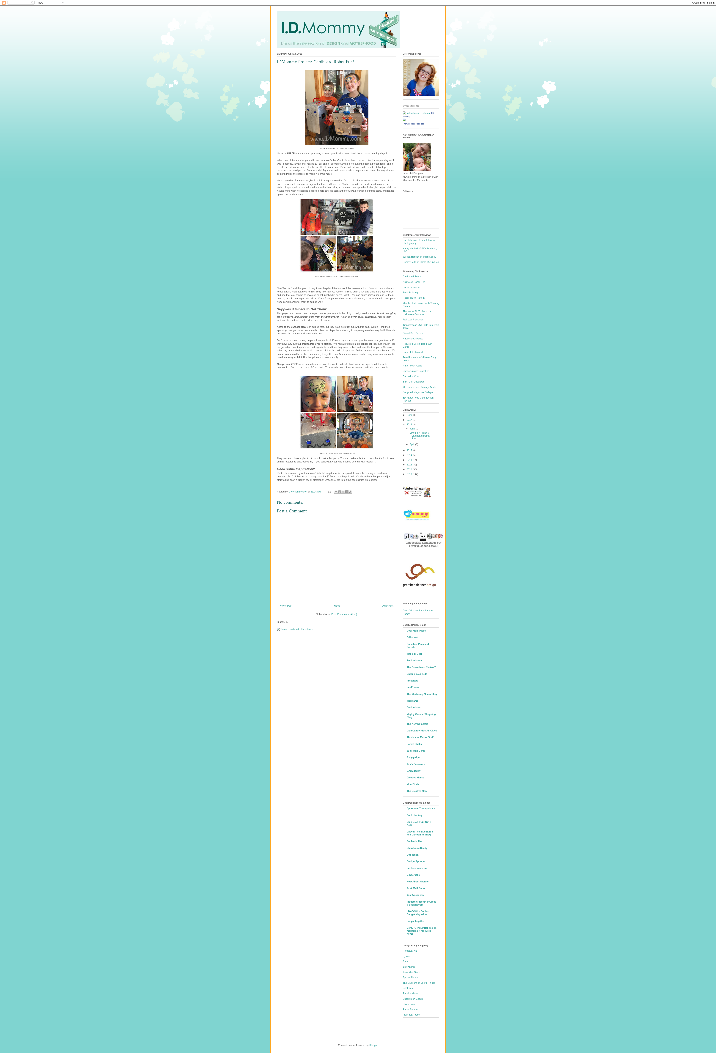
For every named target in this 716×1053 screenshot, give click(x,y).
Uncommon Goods (413, 998)
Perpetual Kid (410, 950)
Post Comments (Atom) (344, 614)
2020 (410, 415)
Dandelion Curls (411, 376)
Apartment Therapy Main (421, 808)
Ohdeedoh (413, 854)
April (412, 444)
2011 (410, 469)
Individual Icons (411, 1014)
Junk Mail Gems (416, 750)
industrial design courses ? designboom (421, 903)
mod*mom (413, 687)
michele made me (417, 868)
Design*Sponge (416, 861)
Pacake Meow (410, 993)
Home (337, 605)
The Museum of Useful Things (419, 982)
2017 (410, 419)
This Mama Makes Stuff (420, 737)
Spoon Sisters (410, 977)
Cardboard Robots (412, 276)
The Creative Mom (417, 791)
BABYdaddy (413, 770)
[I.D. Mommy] (404, 120)
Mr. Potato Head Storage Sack (419, 387)
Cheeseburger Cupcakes (416, 371)
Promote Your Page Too (413, 124)
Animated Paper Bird (414, 282)
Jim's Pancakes (416, 764)
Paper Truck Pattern (414, 297)
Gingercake (413, 874)
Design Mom (414, 707)
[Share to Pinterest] (350, 492)
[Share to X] (343, 492)
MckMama (412, 700)
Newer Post (286, 605)
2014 (410, 455)
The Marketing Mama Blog (422, 694)
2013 (410, 460)
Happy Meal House (413, 338)
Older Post (387, 605)
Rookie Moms (415, 660)
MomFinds (413, 784)
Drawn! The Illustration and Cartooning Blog (420, 833)
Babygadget (413, 757)
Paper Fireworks (411, 287)
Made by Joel (414, 653)
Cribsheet (412, 637)
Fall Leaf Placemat (413, 319)
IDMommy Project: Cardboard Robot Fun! (419, 435)
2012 (410, 464)
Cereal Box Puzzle (413, 333)
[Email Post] (329, 491)
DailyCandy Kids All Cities (422, 730)
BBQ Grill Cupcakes (414, 381)
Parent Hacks (414, 744)
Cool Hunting (414, 815)
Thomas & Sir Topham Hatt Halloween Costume (417, 313)
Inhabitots (412, 680)
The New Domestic (417, 724)
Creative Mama (415, 777)
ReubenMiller (414, 841)
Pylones (407, 956)
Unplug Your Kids (417, 674)
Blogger (373, 1045)
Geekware (408, 988)
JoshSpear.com (416, 895)
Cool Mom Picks (416, 630)
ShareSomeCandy (417, 848)
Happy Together (416, 921)
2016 (410, 424)
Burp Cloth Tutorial (413, 352)
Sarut (406, 961)
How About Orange (417, 881)
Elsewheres (409, 966)
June (413, 428)
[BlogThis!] (339, 492)
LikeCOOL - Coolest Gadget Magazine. (418, 913)
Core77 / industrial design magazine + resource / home (421, 930)
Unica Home (409, 1004)
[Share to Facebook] (346, 492)
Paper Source (410, 1009)
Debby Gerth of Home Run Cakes (421, 262)
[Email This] (336, 492)
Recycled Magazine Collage (418, 392)
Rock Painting (410, 292)
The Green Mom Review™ (421, 667)
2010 (410, 474)
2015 (410, 450)
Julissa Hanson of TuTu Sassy (419, 256)
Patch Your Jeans (412, 365)
